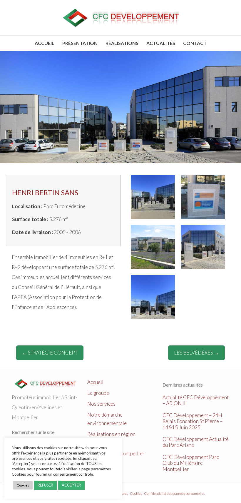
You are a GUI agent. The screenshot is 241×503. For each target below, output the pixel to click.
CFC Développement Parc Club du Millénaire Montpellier (191, 463)
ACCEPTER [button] (71, 485)
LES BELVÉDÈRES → (196, 353)
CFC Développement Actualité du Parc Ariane (196, 442)
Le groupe (98, 393)
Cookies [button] (23, 485)
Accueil (44, 43)
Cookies (136, 493)
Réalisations (122, 43)
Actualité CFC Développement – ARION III (196, 400)
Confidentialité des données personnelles (174, 493)
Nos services (101, 404)
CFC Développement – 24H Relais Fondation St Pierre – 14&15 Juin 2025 (192, 421)
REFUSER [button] (45, 485)
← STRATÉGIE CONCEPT (50, 353)
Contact (195, 43)
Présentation (80, 43)
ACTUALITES (160, 43)
